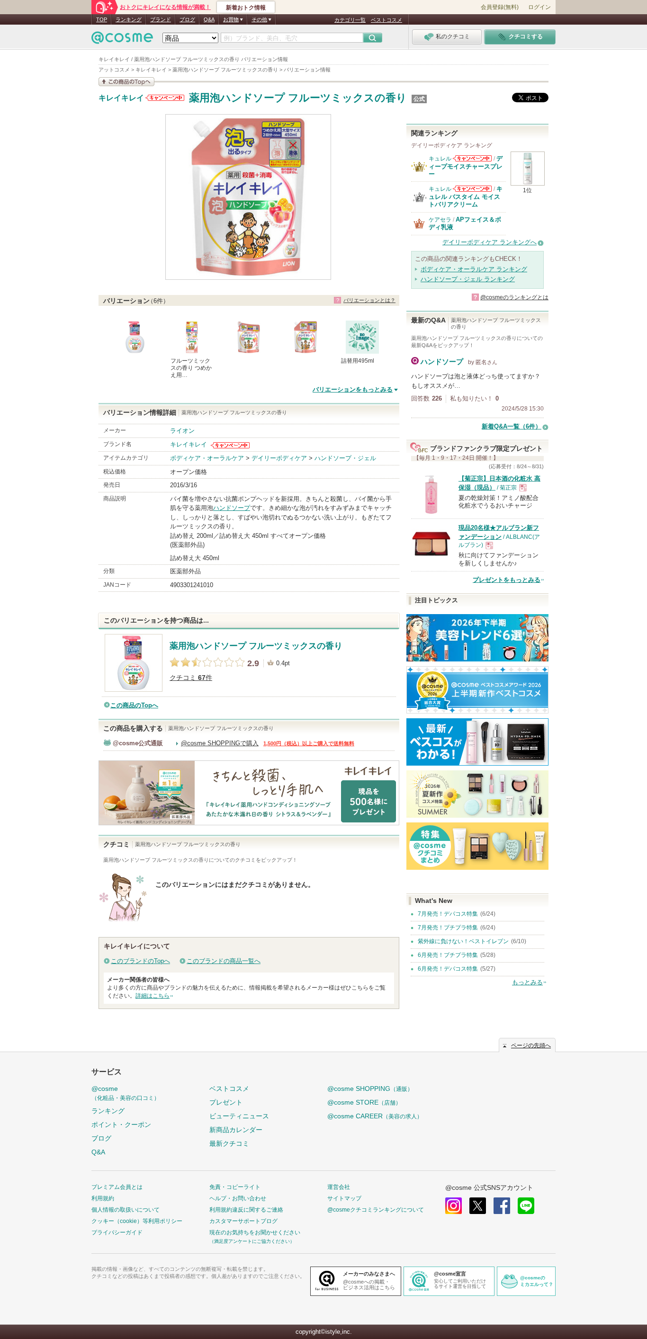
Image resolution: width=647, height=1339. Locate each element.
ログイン (539, 7)
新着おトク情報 (246, 7)
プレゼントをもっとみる (506, 579)
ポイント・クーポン (121, 1124)
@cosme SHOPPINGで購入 (220, 743)
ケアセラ (440, 219)
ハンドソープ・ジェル (345, 458)
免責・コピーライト (235, 1187)
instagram (453, 1205)
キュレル (440, 158)
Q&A (209, 19)
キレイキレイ (121, 98)
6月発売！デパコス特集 (448, 968)
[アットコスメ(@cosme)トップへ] (122, 40)
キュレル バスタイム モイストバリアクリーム (466, 196)
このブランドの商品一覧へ (224, 960)
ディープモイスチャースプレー (466, 166)
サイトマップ (344, 1198)
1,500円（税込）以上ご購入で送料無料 (308, 743)
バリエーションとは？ (369, 300)
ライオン (182, 430)
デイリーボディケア (279, 458)
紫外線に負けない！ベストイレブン (463, 941)
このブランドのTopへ (140, 960)
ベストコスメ (386, 20)
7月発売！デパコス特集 (448, 914)
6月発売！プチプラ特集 (448, 955)
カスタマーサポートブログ (243, 1221)
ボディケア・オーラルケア (207, 458)
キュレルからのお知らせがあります (472, 158)
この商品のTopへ (134, 705)
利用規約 (102, 1198)
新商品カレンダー (235, 1130)
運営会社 (338, 1187)
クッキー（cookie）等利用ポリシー (136, 1221)
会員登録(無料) (500, 7)
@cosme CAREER (374, 1116)
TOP (101, 19)
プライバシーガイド (117, 1232)
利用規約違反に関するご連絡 (246, 1209)
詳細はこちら (152, 995)
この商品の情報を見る (126, 81)
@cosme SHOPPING (370, 1088)
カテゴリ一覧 (350, 20)
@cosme (125, 1093)
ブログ (187, 19)
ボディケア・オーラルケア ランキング (474, 269)
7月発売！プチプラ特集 (448, 927)
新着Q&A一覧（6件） (511, 426)
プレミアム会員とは (117, 1187)
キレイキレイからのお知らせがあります (165, 98)
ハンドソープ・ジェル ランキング (468, 279)
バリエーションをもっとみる (353, 389)
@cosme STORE (364, 1102)
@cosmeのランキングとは (514, 297)
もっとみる (527, 982)
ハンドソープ (231, 507)
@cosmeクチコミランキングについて (375, 1209)
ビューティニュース (239, 1116)
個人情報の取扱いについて (125, 1209)
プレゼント (226, 1102)
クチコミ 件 (191, 677)
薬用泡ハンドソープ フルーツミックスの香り (298, 98)
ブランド (160, 19)
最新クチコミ (229, 1143)
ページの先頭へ (531, 1045)
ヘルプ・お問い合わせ (237, 1198)
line (526, 1205)
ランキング (129, 19)
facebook (502, 1205)
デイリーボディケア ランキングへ (489, 242)
